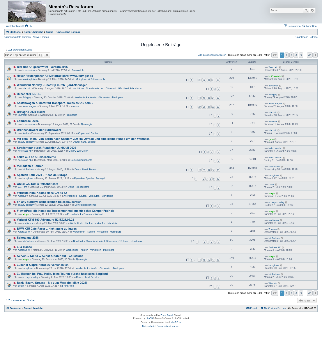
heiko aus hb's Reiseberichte (36, 157)
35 (218, 80)
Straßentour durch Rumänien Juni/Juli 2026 (46, 147)
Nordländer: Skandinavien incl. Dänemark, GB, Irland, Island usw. (107, 88)
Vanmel (22, 115)
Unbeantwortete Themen (17, 37)
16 (209, 259)
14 (199, 259)
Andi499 (22, 195)
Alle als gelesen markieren (212, 55)
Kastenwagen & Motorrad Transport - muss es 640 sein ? (55, 103)
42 (209, 169)
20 (209, 97)
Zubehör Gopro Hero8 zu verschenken (43, 264)
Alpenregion (87, 124)
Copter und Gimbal (88, 133)
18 (199, 97)
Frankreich (77, 70)
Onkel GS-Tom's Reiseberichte (37, 184)
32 (204, 80)
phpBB (149, 318)
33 (209, 80)
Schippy (27, 97)
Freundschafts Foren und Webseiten (86, 214)
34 (213, 80)
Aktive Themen (41, 37)
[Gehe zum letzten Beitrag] (280, 67)
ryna (271, 139)
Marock (27, 88)
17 (213, 259)
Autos (76, 106)
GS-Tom (22, 187)
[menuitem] (29, 26)
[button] (274, 55)
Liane (271, 184)
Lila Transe (24, 247)
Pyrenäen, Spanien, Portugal (89, 178)
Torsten (273, 229)
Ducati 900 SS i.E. (29, 94)
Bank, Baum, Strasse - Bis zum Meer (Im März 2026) (52, 282)
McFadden (28, 169)
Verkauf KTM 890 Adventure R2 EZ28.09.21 (45, 219)
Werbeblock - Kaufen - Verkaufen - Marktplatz (99, 97)
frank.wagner (30, 106)
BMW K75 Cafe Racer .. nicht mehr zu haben (47, 228)
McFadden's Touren (30, 166)
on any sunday (26, 141)
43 (213, 169)
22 (218, 97)
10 (218, 178)
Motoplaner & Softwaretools (90, 79)
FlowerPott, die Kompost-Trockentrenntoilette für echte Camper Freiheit (65, 210)
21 (213, 97)
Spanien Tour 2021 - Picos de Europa (42, 175)
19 (204, 97)
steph (272, 193)
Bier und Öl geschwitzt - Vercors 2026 (42, 66)
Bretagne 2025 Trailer (31, 112)
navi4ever (28, 223)
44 (218, 169)
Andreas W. (24, 231)
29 (199, 106)
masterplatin (29, 79)
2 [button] (286, 55)
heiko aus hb (25, 150)
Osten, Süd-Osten (78, 150)
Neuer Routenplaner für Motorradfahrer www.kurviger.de (55, 75)
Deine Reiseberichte (81, 160)
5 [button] (301, 55)
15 (204, 259)
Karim (26, 133)
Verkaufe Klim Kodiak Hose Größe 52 (42, 192)
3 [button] (291, 55)
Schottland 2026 (28, 237)
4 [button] (296, 55)
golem (21, 285)
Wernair (273, 283)
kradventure (29, 70)
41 (204, 169)
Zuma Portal (167, 315)
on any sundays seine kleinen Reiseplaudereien (49, 201)
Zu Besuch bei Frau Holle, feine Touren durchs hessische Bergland (62, 273)
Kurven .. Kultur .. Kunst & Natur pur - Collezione (50, 255)
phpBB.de (176, 322)
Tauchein (273, 67)
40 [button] (309, 55)
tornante (273, 121)
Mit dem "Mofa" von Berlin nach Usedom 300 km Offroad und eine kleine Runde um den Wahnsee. (83, 138)
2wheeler (273, 85)
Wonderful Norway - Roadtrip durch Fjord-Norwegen (52, 85)
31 (199, 80)
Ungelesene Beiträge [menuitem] (306, 37)
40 (199, 169)
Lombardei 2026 (28, 121)
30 (204, 106)
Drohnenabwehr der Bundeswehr (39, 129)
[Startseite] (26, 11)
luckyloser (28, 178)
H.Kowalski (275, 76)
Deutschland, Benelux (84, 141)
